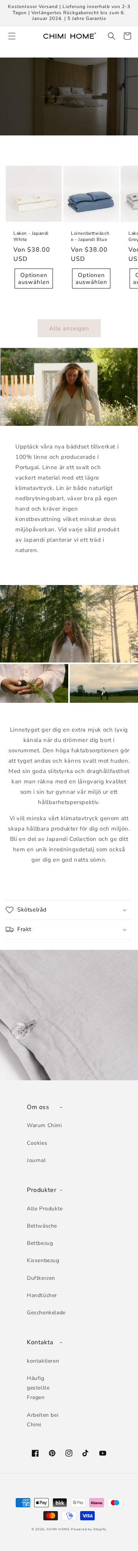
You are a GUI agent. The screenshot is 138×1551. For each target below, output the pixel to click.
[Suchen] (110, 36)
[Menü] (10, 36)
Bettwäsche (42, 1226)
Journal (36, 1160)
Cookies (37, 1143)
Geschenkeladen (46, 1312)
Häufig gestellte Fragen (38, 1388)
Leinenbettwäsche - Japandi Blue (90, 236)
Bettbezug (40, 1243)
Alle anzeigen (69, 328)
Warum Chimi (44, 1125)
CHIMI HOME (58, 1529)
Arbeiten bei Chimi (42, 1419)
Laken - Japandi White (31, 236)
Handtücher (42, 1295)
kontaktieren (43, 1361)
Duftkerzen (41, 1278)
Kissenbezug (43, 1260)
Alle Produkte (45, 1208)
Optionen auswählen (34, 278)
